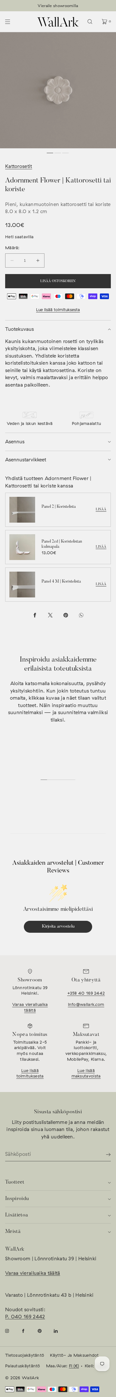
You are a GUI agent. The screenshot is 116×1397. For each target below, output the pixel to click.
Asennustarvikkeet (25, 460)
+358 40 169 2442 (86, 993)
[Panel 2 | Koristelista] (22, 510)
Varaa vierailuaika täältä (30, 1007)
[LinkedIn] (61, 1331)
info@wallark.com (86, 1004)
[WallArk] (58, 22)
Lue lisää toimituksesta (58, 309)
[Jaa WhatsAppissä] (81, 615)
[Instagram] (12, 1331)
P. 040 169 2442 (25, 1316)
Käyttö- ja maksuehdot (74, 1355)
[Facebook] (28, 1331)
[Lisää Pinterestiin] (66, 615)
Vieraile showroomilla (58, 5)
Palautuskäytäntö (22, 1365)
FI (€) (74, 1365)
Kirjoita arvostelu (58, 926)
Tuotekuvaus (19, 329)
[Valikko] (13, 21)
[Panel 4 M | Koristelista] (22, 584)
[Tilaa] (103, 1154)
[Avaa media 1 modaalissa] (58, 90)
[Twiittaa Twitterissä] (50, 615)
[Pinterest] (45, 1331)
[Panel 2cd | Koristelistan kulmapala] (22, 547)
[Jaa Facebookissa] (35, 615)
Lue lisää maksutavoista (86, 1073)
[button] (90, 21)
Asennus (14, 441)
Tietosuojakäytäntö (24, 1355)
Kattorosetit (18, 166)
